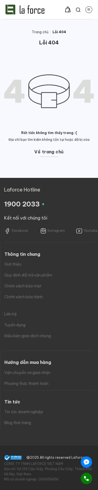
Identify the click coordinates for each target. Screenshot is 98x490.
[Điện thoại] (86, 478)
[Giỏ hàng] (68, 10)
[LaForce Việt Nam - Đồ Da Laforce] (24, 9)
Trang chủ (40, 32)
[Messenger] (86, 462)
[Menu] (88, 9)
